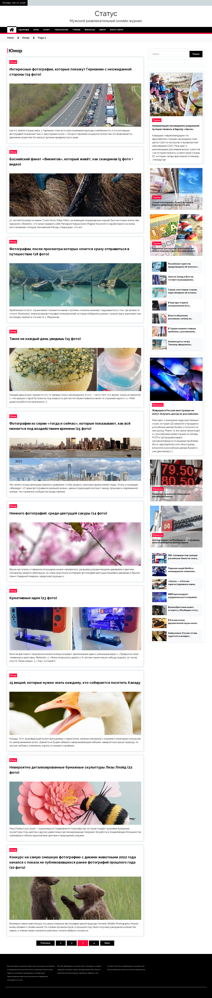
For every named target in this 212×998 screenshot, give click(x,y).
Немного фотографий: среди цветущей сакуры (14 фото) (58, 513)
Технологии (61, 30)
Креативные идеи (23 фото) (33, 598)
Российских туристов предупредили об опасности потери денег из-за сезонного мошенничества (183, 265)
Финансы (90, 30)
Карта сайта (116, 30)
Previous (45, 943)
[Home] (11, 30)
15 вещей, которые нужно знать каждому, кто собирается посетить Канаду (74, 683)
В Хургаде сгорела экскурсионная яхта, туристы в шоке (179, 304)
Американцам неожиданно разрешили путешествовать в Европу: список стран (175, 127)
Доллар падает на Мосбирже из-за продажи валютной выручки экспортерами (176, 541)
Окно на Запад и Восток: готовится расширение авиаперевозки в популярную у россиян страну (181, 278)
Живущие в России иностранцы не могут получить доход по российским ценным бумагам (175, 412)
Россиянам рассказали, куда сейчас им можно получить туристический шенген (173, 249)
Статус (106, 14)
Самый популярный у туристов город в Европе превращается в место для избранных (172, 203)
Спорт (46, 30)
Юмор (102, 30)
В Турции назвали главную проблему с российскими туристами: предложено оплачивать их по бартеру (182, 330)
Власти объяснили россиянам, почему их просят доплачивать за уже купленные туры (182, 317)
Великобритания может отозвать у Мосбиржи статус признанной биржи (183, 609)
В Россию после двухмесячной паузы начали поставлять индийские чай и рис (183, 622)
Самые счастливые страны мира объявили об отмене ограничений (182, 291)
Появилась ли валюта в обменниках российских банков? (171, 495)
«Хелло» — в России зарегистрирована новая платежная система (181, 583)
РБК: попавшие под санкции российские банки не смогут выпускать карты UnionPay (183, 557)
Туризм (76, 30)
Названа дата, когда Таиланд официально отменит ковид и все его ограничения (181, 343)
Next (107, 943)
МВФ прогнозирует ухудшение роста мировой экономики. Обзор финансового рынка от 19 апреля (182, 596)
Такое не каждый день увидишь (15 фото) (45, 339)
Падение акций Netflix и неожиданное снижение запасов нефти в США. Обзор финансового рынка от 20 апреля (183, 570)
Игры (36, 30)
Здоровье (23, 30)
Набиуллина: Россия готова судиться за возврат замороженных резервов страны (182, 635)
